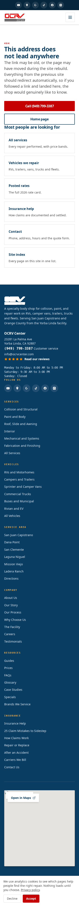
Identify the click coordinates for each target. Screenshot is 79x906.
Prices (8, 668)
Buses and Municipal (19, 501)
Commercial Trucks (17, 494)
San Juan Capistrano (18, 535)
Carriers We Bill (15, 760)
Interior (9, 431)
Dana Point (12, 542)
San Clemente (14, 550)
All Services (12, 453)
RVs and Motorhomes (19, 472)
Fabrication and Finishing (22, 446)
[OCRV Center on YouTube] (18, 5)
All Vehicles (12, 516)
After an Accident (16, 753)
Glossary (10, 682)
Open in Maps (21, 798)
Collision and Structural (20, 409)
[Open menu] (70, 17)
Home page (39, 119)
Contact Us (11, 767)
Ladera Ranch (14, 571)
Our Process (12, 612)
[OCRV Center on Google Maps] (27, 5)
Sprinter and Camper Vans (23, 487)
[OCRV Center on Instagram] (60, 5)
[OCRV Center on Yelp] (35, 5)
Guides (9, 661)
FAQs (7, 675)
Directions (11, 578)
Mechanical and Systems (21, 438)
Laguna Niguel (14, 557)
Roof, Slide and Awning (20, 424)
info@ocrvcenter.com (19, 354)
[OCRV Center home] (14, 17)
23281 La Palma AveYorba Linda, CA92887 (20, 341)
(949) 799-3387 (18, 348)
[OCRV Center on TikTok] (43, 5)
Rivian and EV (13, 509)
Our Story (11, 605)
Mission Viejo (13, 564)
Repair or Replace (16, 745)
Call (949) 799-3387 (39, 106)
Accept (31, 898)
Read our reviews (37, 359)
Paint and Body (14, 417)
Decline (12, 898)
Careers (9, 634)
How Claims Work (16, 738)
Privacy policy (30, 890)
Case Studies (13, 690)
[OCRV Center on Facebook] (52, 5)
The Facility (12, 627)
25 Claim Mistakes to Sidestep (25, 731)
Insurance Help (15, 723)
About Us (10, 598)
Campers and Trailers (19, 479)
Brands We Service (17, 704)
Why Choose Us (15, 620)
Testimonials (13, 641)
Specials (10, 697)
